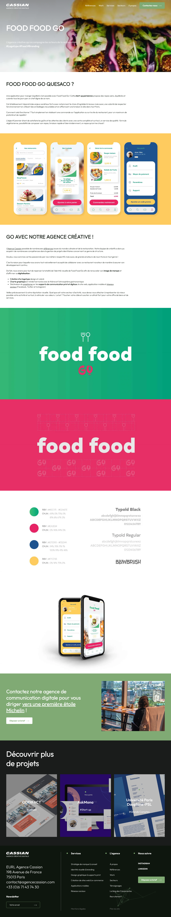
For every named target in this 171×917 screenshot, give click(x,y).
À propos (132, 5)
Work (101, 5)
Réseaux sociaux (78, 891)
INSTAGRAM (144, 863)
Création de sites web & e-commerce (87, 880)
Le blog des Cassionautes (121, 891)
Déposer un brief (17, 720)
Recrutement (116, 896)
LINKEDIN (143, 869)
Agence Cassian (14, 248)
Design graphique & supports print (86, 875)
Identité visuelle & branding (82, 869)
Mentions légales (78, 908)
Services (110, 5)
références (48, 248)
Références (90, 5)
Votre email (15, 905)
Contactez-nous (150, 5)
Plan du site (115, 908)
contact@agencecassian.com (30, 882)
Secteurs (121, 5)
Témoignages (116, 885)
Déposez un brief (149, 880)
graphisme (28, 284)
